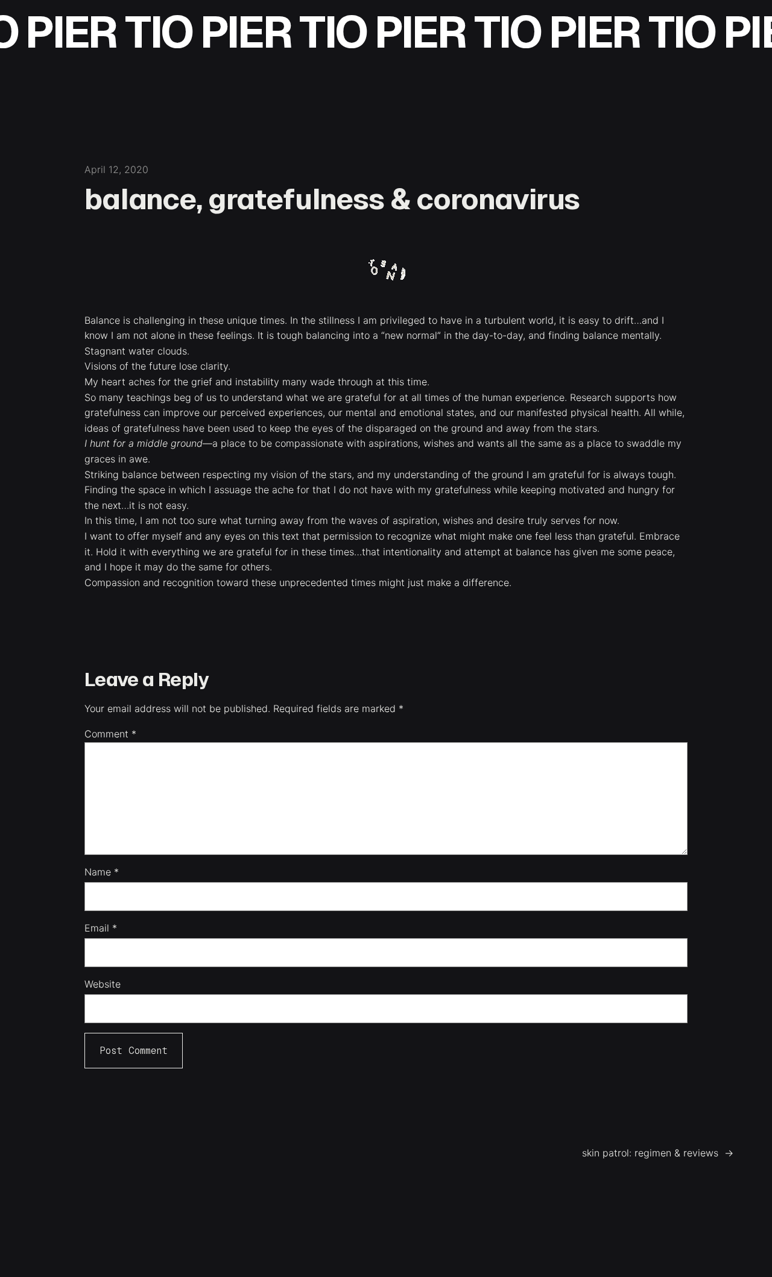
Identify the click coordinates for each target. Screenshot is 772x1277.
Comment (110, 734)
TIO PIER (182, 32)
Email (100, 928)
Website (102, 984)
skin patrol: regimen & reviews (650, 1153)
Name (101, 872)
